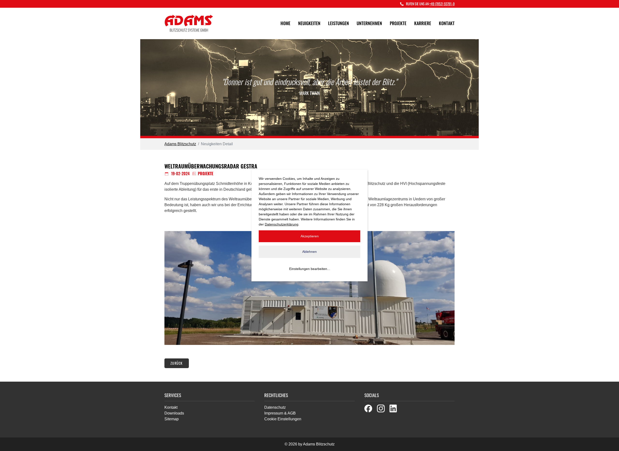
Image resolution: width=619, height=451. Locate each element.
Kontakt (170, 407)
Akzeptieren (310, 236)
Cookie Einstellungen (282, 419)
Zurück (176, 363)
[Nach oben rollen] (608, 440)
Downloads (174, 413)
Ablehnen (309, 252)
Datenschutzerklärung (281, 224)
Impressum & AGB (280, 413)
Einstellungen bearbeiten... (309, 269)
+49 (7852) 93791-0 (442, 3)
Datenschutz (275, 407)
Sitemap (171, 419)
